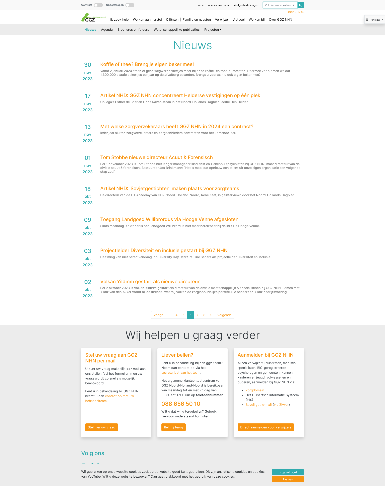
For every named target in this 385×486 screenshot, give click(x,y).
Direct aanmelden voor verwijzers (265, 427)
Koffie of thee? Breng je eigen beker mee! (147, 64)
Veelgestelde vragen (246, 5)
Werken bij (257, 19)
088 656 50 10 (181, 403)
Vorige (158, 315)
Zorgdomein (255, 390)
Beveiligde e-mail (259, 405)
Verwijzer (222, 19)
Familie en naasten (197, 19)
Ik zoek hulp (119, 19)
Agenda (107, 29)
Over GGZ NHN (280, 19)
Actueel (239, 19)
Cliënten (172, 19)
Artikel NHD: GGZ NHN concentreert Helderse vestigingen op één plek (180, 95)
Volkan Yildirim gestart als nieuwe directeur (150, 281)
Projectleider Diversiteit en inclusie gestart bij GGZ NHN (164, 250)
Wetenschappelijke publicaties (177, 29)
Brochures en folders (133, 29)
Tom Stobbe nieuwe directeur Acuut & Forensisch (156, 157)
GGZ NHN (294, 12)
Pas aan (288, 479)
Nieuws (90, 29)
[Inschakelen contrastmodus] (98, 5)
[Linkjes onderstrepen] (129, 5)
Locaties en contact (219, 5)
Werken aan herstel (147, 19)
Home (200, 5)
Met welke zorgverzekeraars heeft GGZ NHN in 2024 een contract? (176, 126)
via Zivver (281, 405)
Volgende (224, 315)
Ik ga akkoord (288, 472)
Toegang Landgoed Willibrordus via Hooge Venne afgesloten (169, 219)
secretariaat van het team (180, 372)
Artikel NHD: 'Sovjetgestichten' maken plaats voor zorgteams (169, 188)
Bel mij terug (173, 427)
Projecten (211, 29)
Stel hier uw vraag (101, 427)
